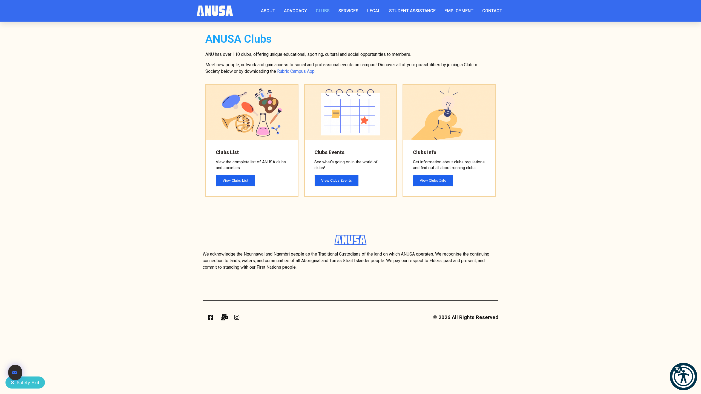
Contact (492, 10)
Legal (373, 10)
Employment (458, 10)
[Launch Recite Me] (683, 376)
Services (348, 10)
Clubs (323, 10)
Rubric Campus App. (297, 71)
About (268, 10)
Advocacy (295, 10)
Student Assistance (412, 10)
